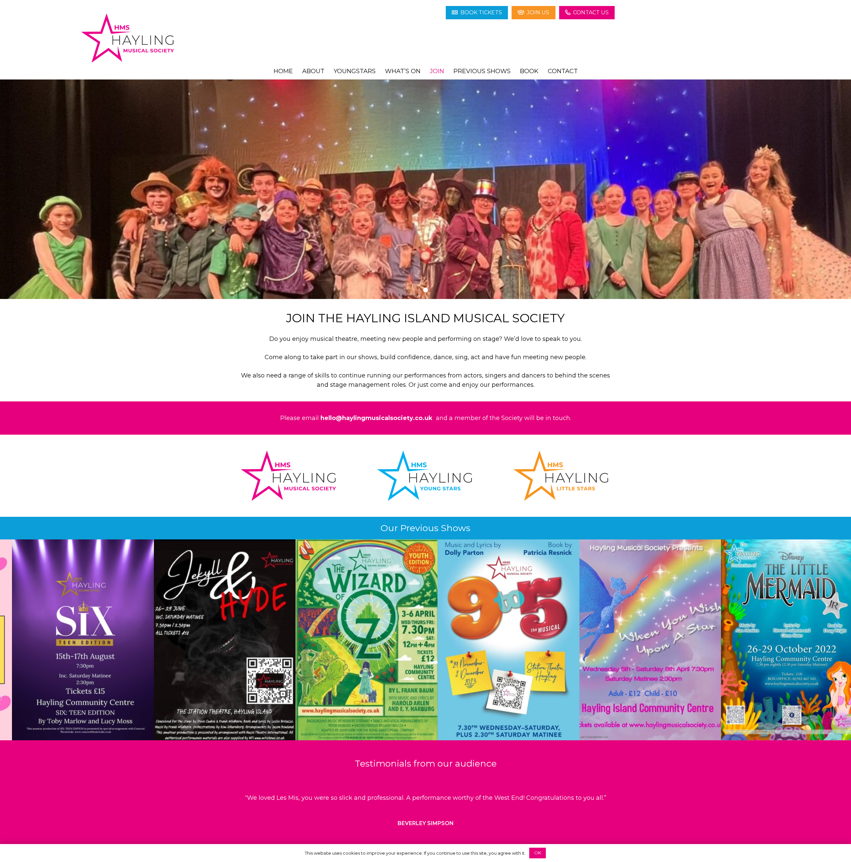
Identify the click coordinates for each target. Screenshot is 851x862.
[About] (289, 476)
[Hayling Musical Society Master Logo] (128, 38)
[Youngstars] (425, 476)
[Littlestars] (562, 476)
